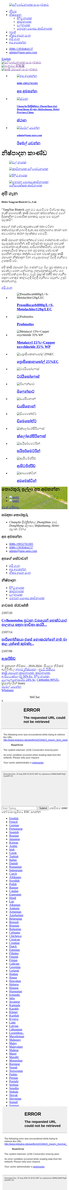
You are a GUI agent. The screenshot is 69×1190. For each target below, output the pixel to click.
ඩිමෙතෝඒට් (27, 421)
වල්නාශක (23, 25)
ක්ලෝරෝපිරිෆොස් (31, 436)
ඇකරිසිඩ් (9, 659)
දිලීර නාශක (24, 18)
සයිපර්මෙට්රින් (28, 451)
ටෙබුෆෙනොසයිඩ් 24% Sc (18, 679)
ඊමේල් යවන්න (11, 686)
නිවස (13, 11)
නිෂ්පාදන (15, 14)
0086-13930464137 (21, 49)
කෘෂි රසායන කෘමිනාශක (18, 672)
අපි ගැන (14, 39)
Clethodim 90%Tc (48, 679)
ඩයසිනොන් (26, 406)
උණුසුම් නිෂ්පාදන (24, 669)
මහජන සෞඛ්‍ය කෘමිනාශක (34, 28)
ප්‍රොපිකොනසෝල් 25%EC (38, 362)
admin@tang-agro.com (23, 52)
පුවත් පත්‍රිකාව (10, 507)
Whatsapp (8, 690)
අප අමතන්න (17, 42)
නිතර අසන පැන (20, 35)
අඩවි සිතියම (47, 669)
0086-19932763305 (21, 544)
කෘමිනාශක (24, 21)
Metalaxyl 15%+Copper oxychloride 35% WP (36, 344)
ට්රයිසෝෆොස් (28, 376)
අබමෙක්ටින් (26, 481)
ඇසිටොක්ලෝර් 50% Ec (17, 676)
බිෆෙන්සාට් (25, 391)
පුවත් (12, 32)
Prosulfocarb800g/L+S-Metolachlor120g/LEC (35, 307)
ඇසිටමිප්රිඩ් (26, 466)
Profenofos (25, 324)
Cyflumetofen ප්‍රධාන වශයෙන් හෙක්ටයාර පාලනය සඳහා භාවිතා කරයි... (34, 622)
